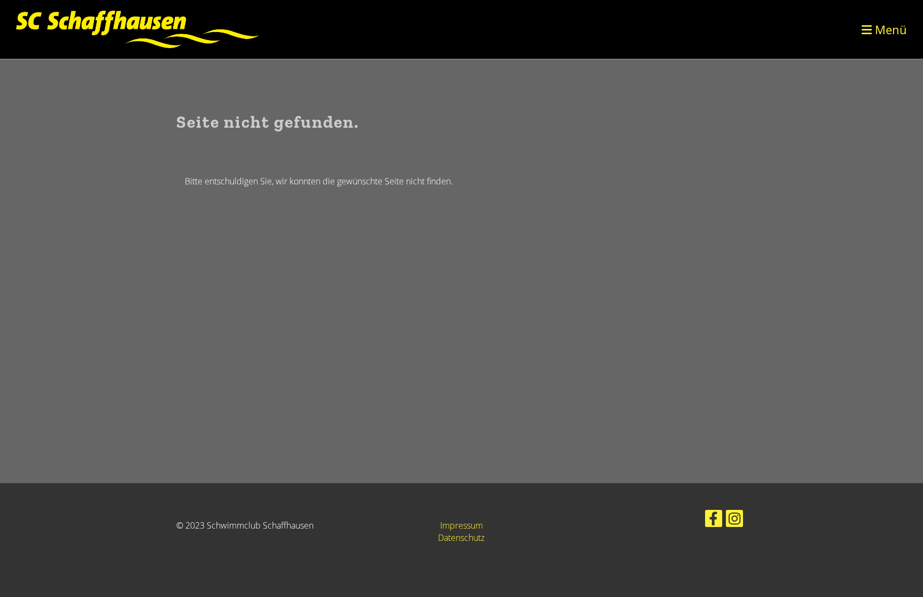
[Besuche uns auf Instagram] (734, 520)
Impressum (461, 525)
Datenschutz (461, 538)
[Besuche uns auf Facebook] (713, 520)
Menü (889, 29)
